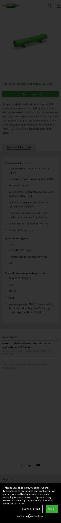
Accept (52, 508)
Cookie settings (31, 508)
